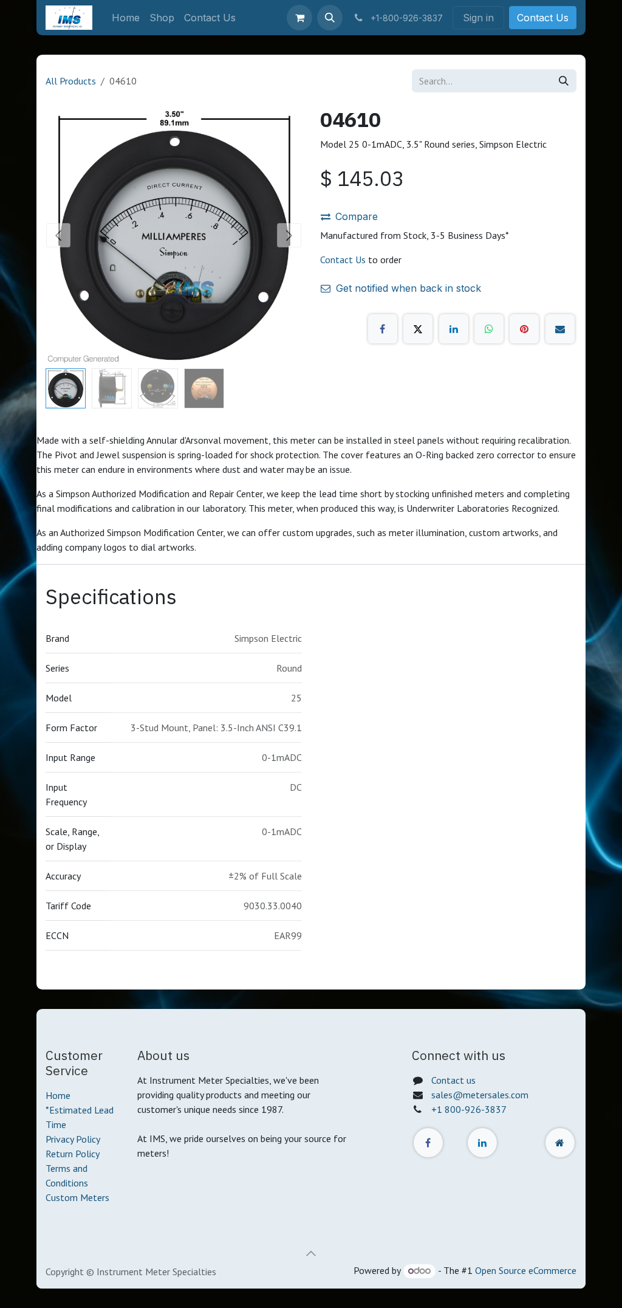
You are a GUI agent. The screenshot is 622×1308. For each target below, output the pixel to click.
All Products (71, 81)
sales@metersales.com (479, 1095)
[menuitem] (126, 17)
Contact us (453, 1080)
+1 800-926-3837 (469, 1109)
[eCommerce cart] (299, 17)
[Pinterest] (524, 328)
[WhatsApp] (489, 328)
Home (58, 1095)
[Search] (563, 80)
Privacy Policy (73, 1139)
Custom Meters (77, 1197)
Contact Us (543, 18)
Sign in (478, 18)
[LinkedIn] (453, 328)
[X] (417, 328)
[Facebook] (382, 328)
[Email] (560, 328)
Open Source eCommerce (525, 1270)
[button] (330, 17)
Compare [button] (356, 216)
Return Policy (73, 1154)
